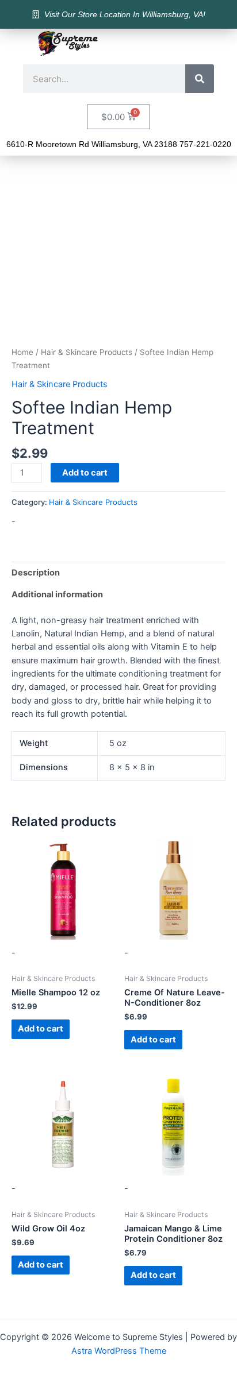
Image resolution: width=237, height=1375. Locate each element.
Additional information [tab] (57, 594)
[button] (208, 44)
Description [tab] (36, 572)
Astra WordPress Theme (118, 1351)
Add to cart (85, 473)
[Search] (199, 78)
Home (22, 352)
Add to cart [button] (40, 1028)
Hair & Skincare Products (86, 352)
